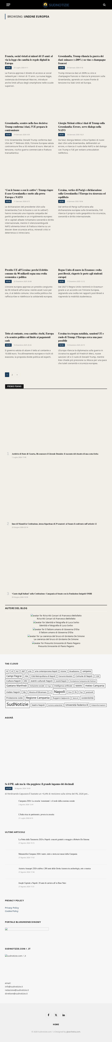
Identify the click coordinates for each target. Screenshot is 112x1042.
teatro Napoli (38, 705)
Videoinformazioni (98, 705)
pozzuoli (89, 692)
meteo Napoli (13, 692)
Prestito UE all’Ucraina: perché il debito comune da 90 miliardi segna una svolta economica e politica (26, 273)
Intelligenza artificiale (63, 686)
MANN (79, 685)
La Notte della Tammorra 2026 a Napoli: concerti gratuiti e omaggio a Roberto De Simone (54, 839)
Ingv (49, 686)
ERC (25, 681)
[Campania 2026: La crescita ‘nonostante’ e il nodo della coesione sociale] (10, 804)
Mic (24, 692)
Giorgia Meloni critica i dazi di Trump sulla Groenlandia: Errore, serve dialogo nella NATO (81, 126)
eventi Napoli (61, 681)
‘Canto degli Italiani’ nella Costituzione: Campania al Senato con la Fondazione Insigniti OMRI (52, 593)
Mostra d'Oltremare (37, 692)
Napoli (59, 691)
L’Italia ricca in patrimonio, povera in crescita (36, 814)
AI (7, 671)
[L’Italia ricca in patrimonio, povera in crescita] (10, 818)
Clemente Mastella (65, 676)
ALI (17, 671)
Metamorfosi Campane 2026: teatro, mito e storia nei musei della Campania (48, 853)
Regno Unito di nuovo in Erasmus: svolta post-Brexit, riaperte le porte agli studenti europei (80, 273)
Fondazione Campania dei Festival (83, 681)
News (8, 68)
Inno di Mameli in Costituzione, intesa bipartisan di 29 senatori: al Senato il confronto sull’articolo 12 (54, 523)
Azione (63, 671)
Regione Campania (37, 697)
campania (86, 671)
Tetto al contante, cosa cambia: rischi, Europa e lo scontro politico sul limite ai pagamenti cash (29, 337)
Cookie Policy (11, 911)
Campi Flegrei (14, 676)
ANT (23, 671)
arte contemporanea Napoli (46, 671)
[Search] (104, 4)
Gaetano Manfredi (16, 685)
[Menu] (8, 4)
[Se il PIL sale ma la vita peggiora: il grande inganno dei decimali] (56, 751)
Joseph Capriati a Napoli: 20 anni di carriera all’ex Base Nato (42, 883)
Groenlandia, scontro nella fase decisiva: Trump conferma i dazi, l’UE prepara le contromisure (26, 126)
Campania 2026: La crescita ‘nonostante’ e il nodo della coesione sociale (47, 800)
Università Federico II (76, 705)
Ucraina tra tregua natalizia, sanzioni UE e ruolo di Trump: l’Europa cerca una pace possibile (81, 337)
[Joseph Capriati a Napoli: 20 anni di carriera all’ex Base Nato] (10, 886)
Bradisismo (74, 671)
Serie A (75, 698)
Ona (69, 692)
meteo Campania (94, 685)
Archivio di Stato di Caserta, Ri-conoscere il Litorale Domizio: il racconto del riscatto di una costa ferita (55, 453)
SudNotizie (17, 704)
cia (26, 676)
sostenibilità (87, 698)
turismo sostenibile (55, 705)
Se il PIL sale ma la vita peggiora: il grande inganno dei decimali (39, 784)
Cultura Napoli (13, 680)
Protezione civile (14, 697)
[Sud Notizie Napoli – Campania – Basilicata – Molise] (56, 4)
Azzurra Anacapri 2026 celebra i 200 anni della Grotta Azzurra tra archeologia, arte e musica (55, 868)
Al (12, 671)
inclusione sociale (37, 686)
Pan (81, 692)
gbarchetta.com (73, 1031)
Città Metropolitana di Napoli (43, 676)
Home (56, 1024)
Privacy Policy (12, 907)
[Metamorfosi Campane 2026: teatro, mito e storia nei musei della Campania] (10, 857)
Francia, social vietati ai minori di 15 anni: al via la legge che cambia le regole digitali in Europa (29, 59)
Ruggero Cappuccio (61, 698)
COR (97, 676)
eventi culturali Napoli (42, 680)
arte (30, 671)
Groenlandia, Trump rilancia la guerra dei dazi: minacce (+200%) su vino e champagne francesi (82, 59)
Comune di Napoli (84, 676)
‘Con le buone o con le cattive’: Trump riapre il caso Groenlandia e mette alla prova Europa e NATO (29, 193)
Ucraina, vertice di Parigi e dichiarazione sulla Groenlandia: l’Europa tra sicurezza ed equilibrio (82, 193)
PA (76, 692)
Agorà (8, 788)
